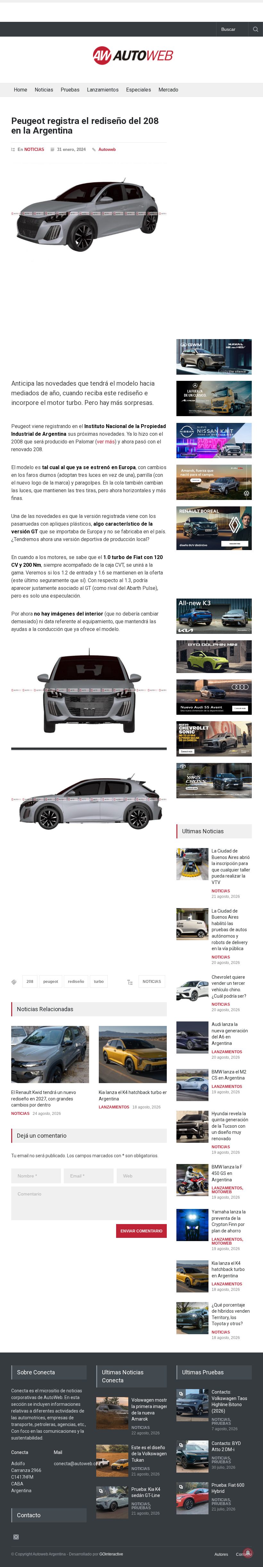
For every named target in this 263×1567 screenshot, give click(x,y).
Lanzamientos (103, 90)
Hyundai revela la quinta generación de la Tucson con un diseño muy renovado (230, 1126)
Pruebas (70, 90)
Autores (221, 1554)
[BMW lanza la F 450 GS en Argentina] (192, 1180)
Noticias (44, 90)
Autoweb (107, 149)
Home (20, 90)
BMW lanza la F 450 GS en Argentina (227, 1173)
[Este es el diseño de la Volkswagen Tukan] (112, 1461)
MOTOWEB (222, 1192)
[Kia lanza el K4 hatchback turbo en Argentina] (138, 1054)
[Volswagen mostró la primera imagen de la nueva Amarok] (112, 1413)
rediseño (76, 981)
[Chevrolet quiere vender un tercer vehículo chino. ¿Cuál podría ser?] (192, 990)
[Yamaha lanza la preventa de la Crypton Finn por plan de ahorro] (192, 1225)
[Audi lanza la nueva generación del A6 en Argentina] (192, 1037)
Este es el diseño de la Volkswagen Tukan (149, 1454)
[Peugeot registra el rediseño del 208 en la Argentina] (89, 213)
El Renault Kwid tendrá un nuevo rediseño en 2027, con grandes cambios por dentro (43, 1098)
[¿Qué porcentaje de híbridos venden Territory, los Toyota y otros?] (192, 1318)
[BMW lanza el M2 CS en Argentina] (192, 1085)
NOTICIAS (34, 149)
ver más (106, 442)
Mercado (168, 90)
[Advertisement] (131, 11)
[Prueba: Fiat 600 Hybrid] (192, 1498)
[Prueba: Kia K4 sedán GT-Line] (112, 1502)
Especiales (138, 90)
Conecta (204, 90)
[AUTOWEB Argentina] (133, 62)
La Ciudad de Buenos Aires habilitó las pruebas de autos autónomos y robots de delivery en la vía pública (230, 929)
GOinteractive (111, 1554)
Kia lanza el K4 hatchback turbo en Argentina (228, 1269)
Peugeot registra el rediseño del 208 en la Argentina (85, 126)
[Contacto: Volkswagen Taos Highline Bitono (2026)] (192, 1405)
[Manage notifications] (248, 1553)
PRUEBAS (141, 1508)
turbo (99, 981)
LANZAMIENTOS (114, 1107)
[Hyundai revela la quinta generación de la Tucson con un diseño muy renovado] (192, 1127)
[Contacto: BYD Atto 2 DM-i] (192, 1456)
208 (30, 981)
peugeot (50, 981)
